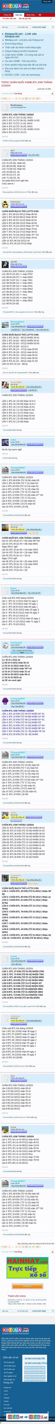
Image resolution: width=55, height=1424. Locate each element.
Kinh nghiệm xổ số (10, 1376)
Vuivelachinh (7, 252)
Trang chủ (7, 15)
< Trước (4, 98)
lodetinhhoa (12, 1300)
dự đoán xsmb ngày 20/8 (35, 1377)
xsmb (6, 1391)
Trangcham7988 (13, 1302)
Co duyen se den (29, 1300)
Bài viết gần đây (25, 18)
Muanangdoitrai (16, 141)
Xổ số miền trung (9, 1366)
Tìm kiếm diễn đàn (9, 18)
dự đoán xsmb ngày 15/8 (35, 1359)
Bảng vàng (31, 15)
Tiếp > (38, 98)
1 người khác (36, 252)
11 (26, 98)
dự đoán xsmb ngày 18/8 (35, 1368)
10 (23, 98)
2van (21, 1006)
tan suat (6, 1404)
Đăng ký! (27, 1286)
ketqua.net (7, 1387)
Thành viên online (17, 1296)
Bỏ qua (48, 1412)
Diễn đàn (19, 15)
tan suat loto (8, 1408)
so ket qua (7, 1411)
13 (33, 98)
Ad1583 (5, 141)
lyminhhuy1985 (41, 1300)
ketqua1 (6, 1398)
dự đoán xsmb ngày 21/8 (35, 1381)
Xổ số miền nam (9, 1369)
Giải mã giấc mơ (9, 1379)
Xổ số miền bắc (9, 1362)
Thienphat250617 (9, 312)
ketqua (6, 1401)
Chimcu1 (19, 1300)
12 (30, 98)
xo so (6, 1394)
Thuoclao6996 (8, 430)
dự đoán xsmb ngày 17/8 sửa (36, 1363)
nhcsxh (24, 192)
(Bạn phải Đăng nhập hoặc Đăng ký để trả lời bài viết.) (35, 1243)
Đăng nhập (47, 1)
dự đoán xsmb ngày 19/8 (35, 1372)
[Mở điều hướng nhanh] (53, 27)
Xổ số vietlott (8, 1373)
